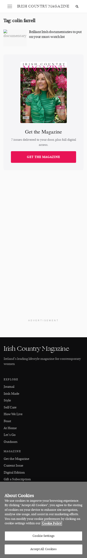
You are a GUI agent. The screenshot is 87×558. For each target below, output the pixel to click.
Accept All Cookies (43, 549)
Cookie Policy (51, 523)
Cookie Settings (43, 536)
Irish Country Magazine (43, 6)
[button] (9, 6)
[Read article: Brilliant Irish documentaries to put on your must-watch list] (15, 38)
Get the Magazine (43, 157)
